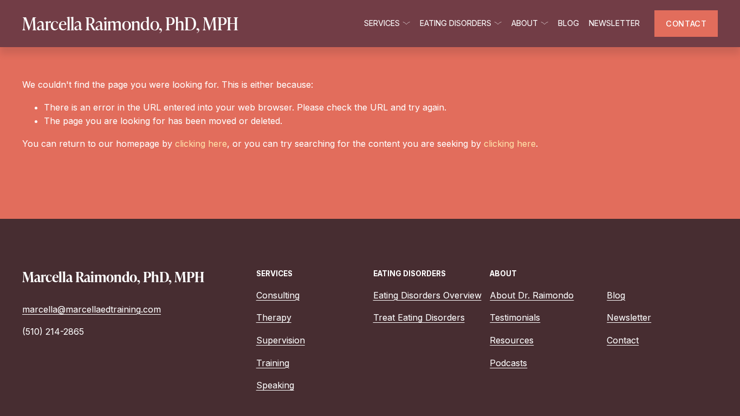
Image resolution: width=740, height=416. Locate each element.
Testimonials (515, 317)
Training (272, 363)
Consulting (278, 295)
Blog (568, 23)
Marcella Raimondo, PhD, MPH (130, 23)
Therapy (273, 317)
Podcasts (508, 363)
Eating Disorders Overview (427, 295)
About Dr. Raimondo (532, 295)
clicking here (201, 143)
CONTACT (686, 23)
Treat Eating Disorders (419, 317)
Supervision (280, 340)
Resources (512, 340)
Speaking (275, 385)
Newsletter (614, 23)
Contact (623, 340)
